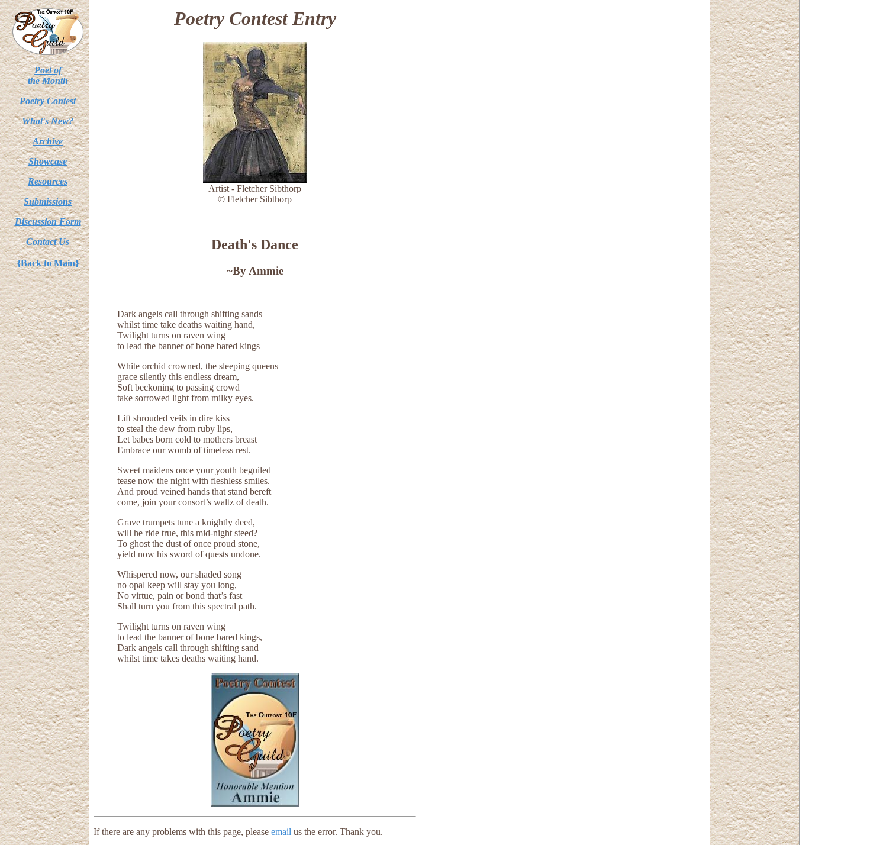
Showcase (47, 161)
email (281, 832)
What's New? (47, 121)
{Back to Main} (48, 263)
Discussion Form (48, 222)
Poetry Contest (48, 101)
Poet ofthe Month (48, 75)
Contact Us (47, 242)
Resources (47, 181)
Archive (48, 141)
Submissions (48, 201)
